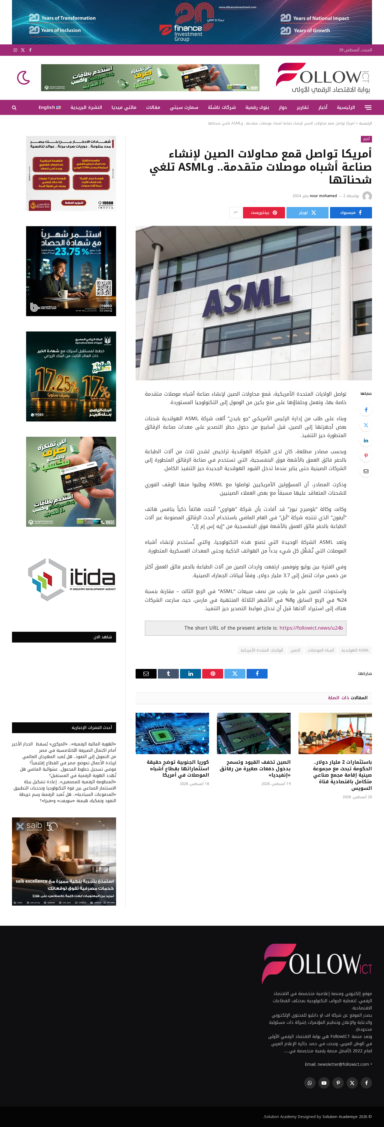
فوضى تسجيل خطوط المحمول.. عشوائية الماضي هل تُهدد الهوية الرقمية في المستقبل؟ (68, 772)
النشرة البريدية (86, 107)
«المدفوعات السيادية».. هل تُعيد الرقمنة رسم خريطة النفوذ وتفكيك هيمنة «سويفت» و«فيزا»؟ (67, 797)
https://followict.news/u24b (311, 628)
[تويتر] (366, 425)
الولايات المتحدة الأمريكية (262, 650)
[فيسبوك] (366, 410)
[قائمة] (368, 107)
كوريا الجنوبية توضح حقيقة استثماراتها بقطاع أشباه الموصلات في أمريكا (178, 768)
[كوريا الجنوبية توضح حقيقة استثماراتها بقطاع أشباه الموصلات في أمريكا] (172, 733)
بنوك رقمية (257, 107)
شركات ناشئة (222, 107)
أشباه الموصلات (321, 650)
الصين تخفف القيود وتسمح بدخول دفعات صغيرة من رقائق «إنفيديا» (255, 768)
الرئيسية (346, 107)
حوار (283, 107)
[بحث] (15, 107)
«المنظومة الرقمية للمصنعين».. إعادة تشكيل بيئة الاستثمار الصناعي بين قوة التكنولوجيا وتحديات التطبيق (65, 785)
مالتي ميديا (124, 107)
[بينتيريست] (366, 456)
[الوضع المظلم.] (24, 77)
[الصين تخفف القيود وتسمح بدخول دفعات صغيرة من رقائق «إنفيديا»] (253, 733)
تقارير (303, 107)
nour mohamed (323, 196)
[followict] (321, 77)
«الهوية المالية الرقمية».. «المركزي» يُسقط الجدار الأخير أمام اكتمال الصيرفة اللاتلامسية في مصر (64, 747)
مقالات (153, 107)
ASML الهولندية (355, 650)
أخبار (322, 107)
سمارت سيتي (184, 107)
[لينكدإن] (366, 440)
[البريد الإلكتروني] (366, 471)
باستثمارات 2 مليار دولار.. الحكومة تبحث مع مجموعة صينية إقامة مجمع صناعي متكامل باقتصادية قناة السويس (342, 775)
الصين (295, 650)
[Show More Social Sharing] (236, 212)
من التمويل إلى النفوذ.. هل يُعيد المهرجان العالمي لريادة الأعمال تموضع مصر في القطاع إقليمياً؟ (69, 760)
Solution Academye (340, 1116)
